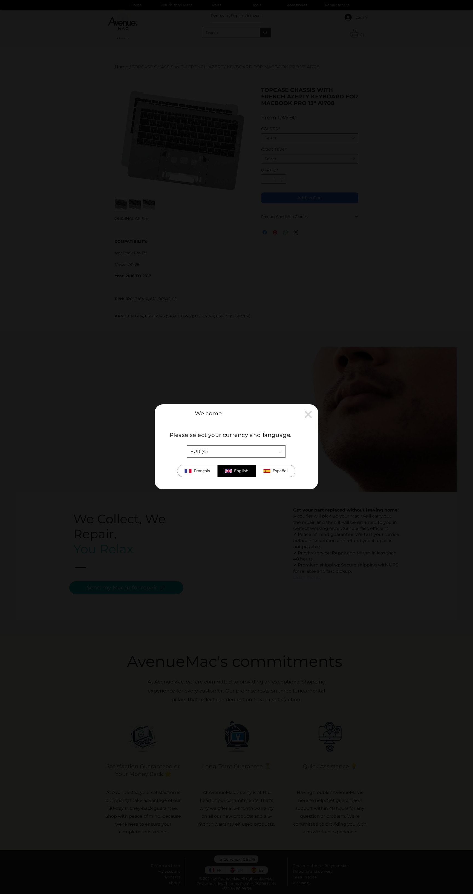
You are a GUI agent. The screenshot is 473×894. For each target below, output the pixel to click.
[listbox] (236, 451)
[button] (308, 414)
